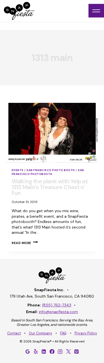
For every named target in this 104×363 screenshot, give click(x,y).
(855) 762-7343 (56, 305)
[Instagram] (60, 351)
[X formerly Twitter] (68, 351)
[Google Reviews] (27, 351)
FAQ (63, 333)
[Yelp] (36, 351)
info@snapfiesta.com (58, 311)
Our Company (40, 333)
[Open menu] (96, 10)
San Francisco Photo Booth (50, 170)
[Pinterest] (76, 351)
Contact (14, 333)
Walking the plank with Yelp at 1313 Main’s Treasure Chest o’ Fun (50, 187)
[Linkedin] (44, 351)
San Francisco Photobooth (48, 172)
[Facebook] (52, 351)
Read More (25, 243)
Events (18, 170)
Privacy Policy (86, 333)
